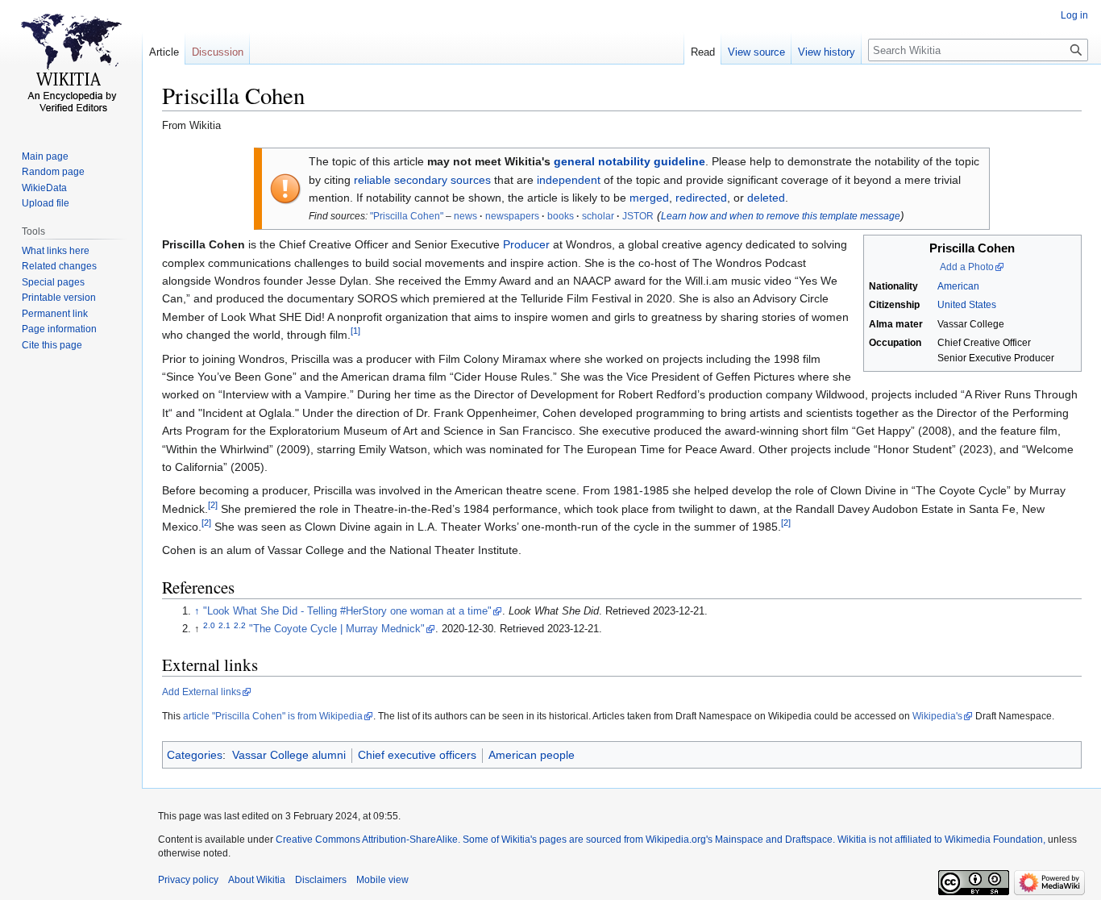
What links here (55, 250)
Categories (194, 754)
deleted (766, 197)
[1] (355, 331)
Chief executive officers (417, 754)
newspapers (512, 216)
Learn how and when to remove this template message (780, 216)
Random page (53, 171)
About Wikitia (256, 879)
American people (531, 754)
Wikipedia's (937, 716)
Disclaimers (321, 879)
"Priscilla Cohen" (406, 216)
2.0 (209, 625)
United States (966, 304)
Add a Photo (967, 267)
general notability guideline (629, 161)
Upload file (45, 203)
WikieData (44, 188)
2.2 (240, 625)
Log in (1074, 15)
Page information (59, 329)
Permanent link (55, 313)
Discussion (217, 52)
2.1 (224, 625)
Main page (45, 156)
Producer (526, 244)
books (560, 216)
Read (703, 52)
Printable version (59, 297)
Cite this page (52, 345)
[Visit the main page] (70, 64)
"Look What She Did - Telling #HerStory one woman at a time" (347, 611)
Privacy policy (188, 879)
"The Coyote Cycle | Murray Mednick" (337, 629)
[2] (213, 505)
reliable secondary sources (422, 179)
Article (164, 52)
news (465, 216)
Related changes (59, 266)
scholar (598, 216)
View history (826, 52)
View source (756, 52)
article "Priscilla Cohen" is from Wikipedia (273, 716)
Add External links (201, 692)
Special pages (53, 282)
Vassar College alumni (289, 754)
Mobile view (382, 879)
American (958, 286)
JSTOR (638, 216)
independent (568, 179)
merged (649, 197)
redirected (701, 197)
